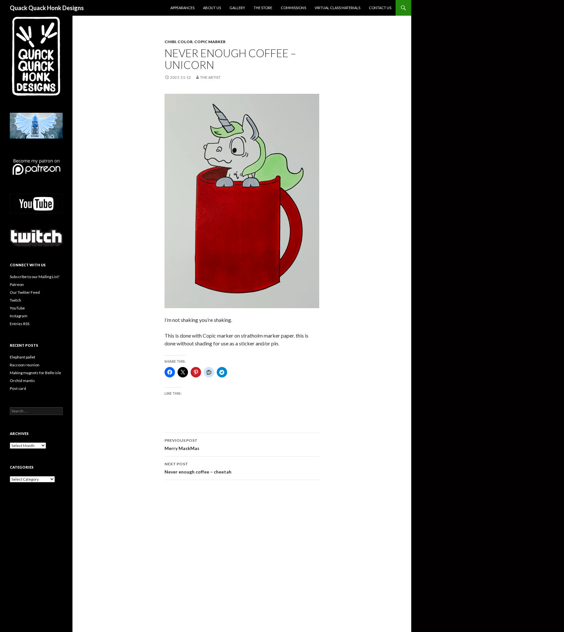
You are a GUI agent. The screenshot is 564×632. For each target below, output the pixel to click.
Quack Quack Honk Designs (47, 7)
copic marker (210, 41)
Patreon (17, 284)
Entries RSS (19, 323)
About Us (212, 8)
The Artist (210, 77)
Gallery (237, 8)
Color (185, 41)
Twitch (15, 300)
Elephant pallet (22, 357)
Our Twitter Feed (25, 292)
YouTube (17, 308)
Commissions (293, 8)
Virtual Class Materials (337, 8)
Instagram (18, 315)
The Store (263, 8)
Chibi (170, 41)
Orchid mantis (22, 380)
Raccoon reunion (24, 364)
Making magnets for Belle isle (35, 372)
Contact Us (380, 8)
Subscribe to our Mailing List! (35, 276)
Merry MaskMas (181, 444)
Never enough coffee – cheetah (197, 467)
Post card (18, 388)
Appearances (182, 8)
